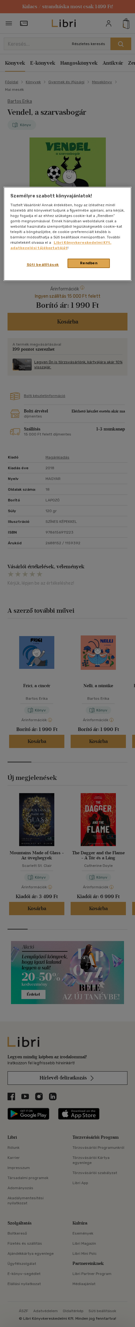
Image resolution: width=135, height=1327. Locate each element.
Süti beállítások (43, 264)
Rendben (89, 263)
